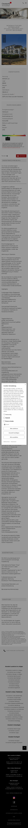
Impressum (13, 441)
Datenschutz (7, 441)
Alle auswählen (14, 437)
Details (7, 424)
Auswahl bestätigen (14, 432)
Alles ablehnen (14, 428)
